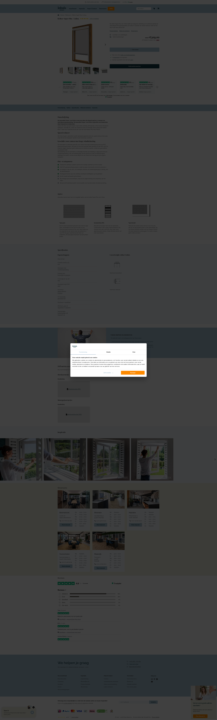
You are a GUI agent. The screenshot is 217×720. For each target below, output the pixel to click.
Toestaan (132, 372)
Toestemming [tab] (83, 352)
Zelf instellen (107, 372)
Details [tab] (108, 352)
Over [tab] (133, 352)
